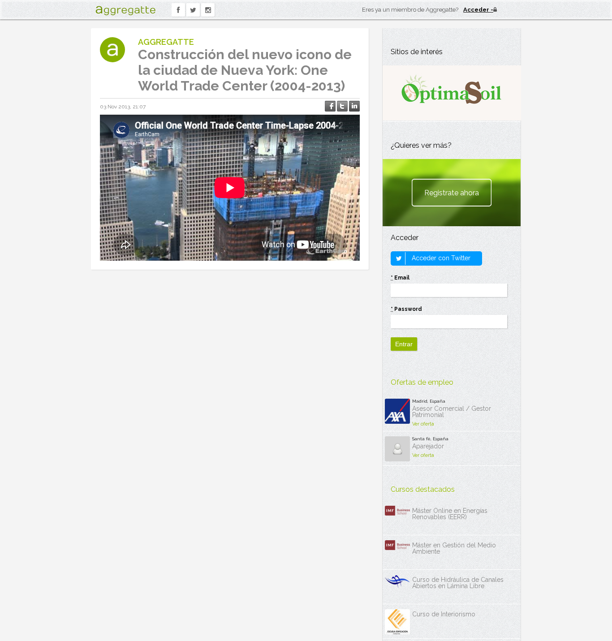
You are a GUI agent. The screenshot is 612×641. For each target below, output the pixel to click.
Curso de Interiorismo (443, 614)
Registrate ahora (451, 193)
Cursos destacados (423, 489)
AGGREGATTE (166, 42)
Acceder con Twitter (440, 258)
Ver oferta (423, 424)
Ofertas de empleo (422, 382)
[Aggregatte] (125, 10)
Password (406, 309)
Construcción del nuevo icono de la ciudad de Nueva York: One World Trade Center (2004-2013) (245, 70)
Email (400, 278)
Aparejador (428, 446)
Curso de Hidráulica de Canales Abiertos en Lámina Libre (458, 582)
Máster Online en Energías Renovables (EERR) (449, 514)
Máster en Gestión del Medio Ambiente (454, 548)
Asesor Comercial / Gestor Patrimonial (451, 411)
